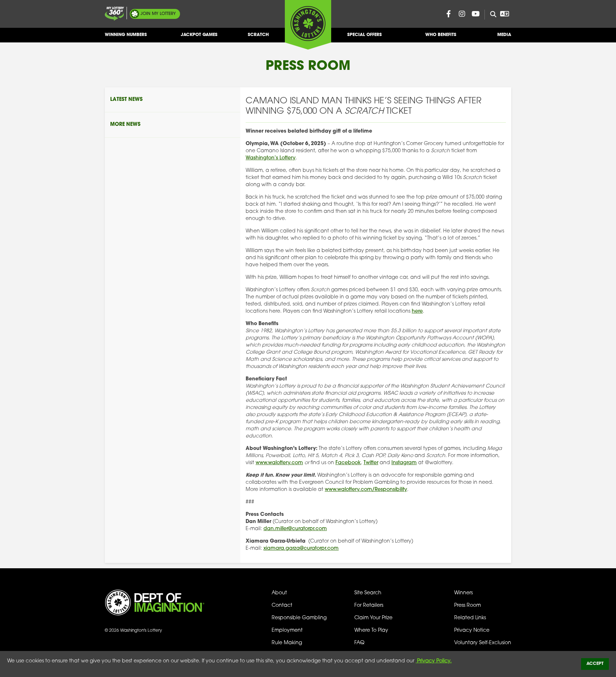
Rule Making (287, 643)
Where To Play (371, 630)
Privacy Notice (471, 630)
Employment (287, 630)
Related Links (470, 618)
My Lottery (158, 14)
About (279, 593)
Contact (282, 605)
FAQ (359, 643)
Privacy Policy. (434, 661)
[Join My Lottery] (114, 14)
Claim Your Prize (373, 618)
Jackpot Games (199, 35)
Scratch (258, 35)
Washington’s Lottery (271, 158)
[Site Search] (490, 15)
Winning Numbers (126, 35)
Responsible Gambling (299, 618)
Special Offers (364, 35)
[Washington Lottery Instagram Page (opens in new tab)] (462, 14)
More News (125, 124)
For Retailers (368, 605)
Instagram (404, 463)
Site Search (367, 593)
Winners (463, 593)
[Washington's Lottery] (308, 24)
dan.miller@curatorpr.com (295, 529)
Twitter (371, 463)
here (417, 311)
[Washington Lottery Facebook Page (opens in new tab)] (448, 14)
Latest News (126, 99)
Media (504, 35)
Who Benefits (440, 35)
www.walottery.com (279, 463)
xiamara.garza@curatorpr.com (301, 548)
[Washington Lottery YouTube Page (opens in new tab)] (475, 14)
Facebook (348, 463)
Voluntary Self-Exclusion (482, 643)
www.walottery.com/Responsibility (366, 489)
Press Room (467, 605)
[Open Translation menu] (504, 14)
